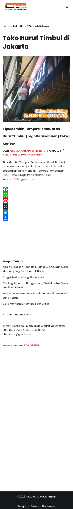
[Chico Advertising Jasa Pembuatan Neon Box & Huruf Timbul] (15, 6)
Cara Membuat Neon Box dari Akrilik (26, 304)
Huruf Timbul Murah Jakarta (22, 154)
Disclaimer (49, 506)
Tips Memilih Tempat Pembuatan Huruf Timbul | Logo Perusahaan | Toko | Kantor (36, 136)
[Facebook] (36, 189)
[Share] (36, 218)
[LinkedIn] (36, 212)
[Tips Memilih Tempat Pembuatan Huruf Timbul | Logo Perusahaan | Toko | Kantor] (36, 88)
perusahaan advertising (26, 150)
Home (6, 26)
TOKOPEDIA (32, 345)
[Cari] (67, 6)
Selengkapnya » (24, 179)
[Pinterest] (36, 201)
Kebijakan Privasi (28, 506)
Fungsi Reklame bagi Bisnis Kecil (23, 277)
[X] (36, 206)
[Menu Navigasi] (60, 7)
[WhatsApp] (36, 195)
